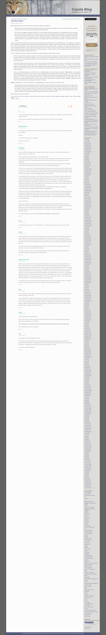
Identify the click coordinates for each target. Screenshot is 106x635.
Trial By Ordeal (17, 21)
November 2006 (88, 447)
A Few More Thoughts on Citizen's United (71, 19)
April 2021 (87, 181)
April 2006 (87, 458)
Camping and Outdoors (89, 507)
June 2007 (87, 436)
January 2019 (87, 218)
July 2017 (87, 247)
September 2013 (88, 318)
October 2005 (87, 467)
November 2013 (88, 315)
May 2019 (87, 212)
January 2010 (87, 387)
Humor (86, 550)
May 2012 (87, 344)
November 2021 (88, 170)
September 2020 (88, 190)
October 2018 (87, 223)
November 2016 (88, 259)
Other (86, 575)
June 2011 (87, 361)
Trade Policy (87, 605)
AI (85, 496)
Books (86, 505)
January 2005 (87, 481)
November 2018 (88, 222)
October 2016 (87, 261)
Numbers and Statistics (90, 572)
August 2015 (87, 283)
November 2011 (88, 353)
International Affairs (89, 556)
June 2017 (87, 248)
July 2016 (87, 265)
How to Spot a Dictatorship (90, 111)
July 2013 (87, 322)
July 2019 (87, 209)
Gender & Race (88, 538)
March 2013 (87, 328)
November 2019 (88, 203)
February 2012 (88, 348)
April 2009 (87, 401)
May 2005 (87, 475)
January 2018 (87, 237)
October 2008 (87, 411)
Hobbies (86, 547)
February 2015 (88, 292)
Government (87, 542)
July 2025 (87, 154)
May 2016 (87, 268)
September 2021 (88, 173)
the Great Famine (39, 82)
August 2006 (87, 451)
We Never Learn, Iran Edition (91, 61)
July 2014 (87, 303)
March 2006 (87, 459)
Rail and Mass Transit (89, 589)
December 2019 (88, 201)
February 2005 (88, 480)
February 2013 (88, 329)
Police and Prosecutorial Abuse (91, 578)
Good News (87, 541)
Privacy (86, 581)
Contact (51, 15)
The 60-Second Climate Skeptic (91, 126)
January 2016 (87, 275)
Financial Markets (88, 531)
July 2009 (87, 397)
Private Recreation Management (91, 583)
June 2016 (87, 267)
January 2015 (87, 294)
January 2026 (87, 145)
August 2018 (87, 226)
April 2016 (87, 270)
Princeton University (50, 96)
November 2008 (88, 409)
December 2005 (88, 464)
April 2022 (87, 167)
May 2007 (87, 437)
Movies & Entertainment (90, 569)
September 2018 (88, 225)
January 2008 (87, 425)
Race (86, 588)
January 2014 (87, 312)
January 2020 (87, 200)
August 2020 (87, 192)
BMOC (25, 15)
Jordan (31, 96)
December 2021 (88, 168)
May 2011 (87, 362)
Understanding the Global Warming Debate (90, 80)
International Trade (89, 558)
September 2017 (88, 243)
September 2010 (88, 375)
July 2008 (87, 415)
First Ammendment (89, 533)
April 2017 (87, 251)
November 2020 (88, 187)
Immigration (87, 552)
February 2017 (88, 254)
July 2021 (87, 176)
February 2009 (88, 405)
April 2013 (87, 326)
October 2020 (87, 189)
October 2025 (87, 150)
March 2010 (87, 384)
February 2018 (88, 236)
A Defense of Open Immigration (91, 91)
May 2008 (87, 419)
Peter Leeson (14, 25)
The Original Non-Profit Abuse (91, 63)
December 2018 (88, 220)
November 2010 (88, 372)
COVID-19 (87, 513)
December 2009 (88, 389)
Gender (86, 536)
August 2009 (87, 395)
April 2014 (87, 308)
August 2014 (87, 301)
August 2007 (87, 433)
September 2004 (88, 487)
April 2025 (87, 159)
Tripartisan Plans (88, 613)
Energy (86, 524)
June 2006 (87, 455)
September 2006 (88, 450)
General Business (88, 539)
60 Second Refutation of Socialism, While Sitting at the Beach (91, 89)
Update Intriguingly (60, 96)
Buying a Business (89, 95)
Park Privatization (32, 15)
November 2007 (88, 428)
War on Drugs (87, 616)
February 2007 (88, 442)
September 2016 (88, 262)
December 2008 (88, 408)
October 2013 (87, 317)
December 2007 (88, 426)
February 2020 (88, 198)
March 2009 (87, 403)
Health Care (87, 544)
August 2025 (87, 153)
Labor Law (87, 561)
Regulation (87, 591)
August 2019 (87, 207)
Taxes (86, 600)
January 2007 (87, 444)
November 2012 (88, 334)
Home (12, 15)
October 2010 (87, 373)
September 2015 (88, 281)
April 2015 (87, 289)
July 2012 (87, 340)
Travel (86, 608)
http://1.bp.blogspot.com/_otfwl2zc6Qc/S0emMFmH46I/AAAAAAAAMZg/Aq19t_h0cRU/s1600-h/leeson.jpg (44, 324)
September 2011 (88, 356)
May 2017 (87, 250)
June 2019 (87, 211)
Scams (86, 592)
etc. (85, 528)
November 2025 (88, 148)
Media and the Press (89, 564)
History (17, 98)
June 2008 (87, 417)
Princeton (42, 96)
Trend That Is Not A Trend (90, 610)
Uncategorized (88, 614)
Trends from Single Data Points (91, 611)
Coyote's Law (87, 514)
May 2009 (87, 400)
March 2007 (87, 440)
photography (87, 577)
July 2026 (87, 139)
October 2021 (87, 171)
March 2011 (87, 365)
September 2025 (88, 151)
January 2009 (87, 406)
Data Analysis (87, 517)
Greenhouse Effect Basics (90, 73)
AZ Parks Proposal (43, 15)
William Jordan (68, 72)
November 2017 (88, 240)
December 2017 (88, 239)
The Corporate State (89, 603)
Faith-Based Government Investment (19, 19)
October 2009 (87, 392)
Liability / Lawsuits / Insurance (91, 563)
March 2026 (87, 142)
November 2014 (88, 297)
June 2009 (87, 398)
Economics (87, 520)
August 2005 (87, 470)
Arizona (86, 498)
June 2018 (87, 229)
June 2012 (87, 342)
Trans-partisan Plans (89, 606)
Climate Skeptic (18, 15)
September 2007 (88, 431)
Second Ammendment (89, 595)
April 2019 (87, 214)
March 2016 (87, 272)
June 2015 (87, 286)
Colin (20, 220)
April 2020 (87, 195)
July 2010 (87, 378)
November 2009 (88, 390)
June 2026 (87, 140)
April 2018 (87, 232)
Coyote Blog (82, 9)
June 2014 (87, 304)
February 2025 (88, 162)
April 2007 (87, 439)
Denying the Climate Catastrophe (89, 71)
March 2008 (87, 422)
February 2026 (88, 143)
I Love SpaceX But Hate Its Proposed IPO (90, 65)
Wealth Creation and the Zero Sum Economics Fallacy (91, 132)
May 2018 (87, 231)
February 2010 (88, 386)
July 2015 (87, 284)
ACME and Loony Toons (90, 495)
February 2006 (88, 461)
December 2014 (88, 295)
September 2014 (88, 300)
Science (86, 594)
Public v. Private (88, 586)
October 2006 (87, 448)
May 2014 (87, 306)
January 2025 (87, 164)
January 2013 (87, 331)
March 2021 (87, 182)
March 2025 (87, 161)
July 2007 (87, 434)
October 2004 (87, 486)
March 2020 (87, 197)
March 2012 (87, 347)
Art (85, 500)
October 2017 (87, 242)
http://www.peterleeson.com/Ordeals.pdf (50, 213)
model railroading (88, 567)
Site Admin (87, 628)
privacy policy (89, 50)
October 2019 (87, 204)
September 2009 (88, 394)
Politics (86, 580)
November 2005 (88, 465)
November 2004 (88, 484)
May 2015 (87, 287)
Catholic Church (17, 96)
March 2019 (87, 215)
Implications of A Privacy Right (91, 113)
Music (86, 570)
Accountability (88, 493)
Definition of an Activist (89, 104)
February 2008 (88, 423)
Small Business (88, 597)
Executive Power (88, 530)
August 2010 (87, 376)
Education (87, 522)
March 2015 (87, 290)
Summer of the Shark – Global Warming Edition (91, 78)
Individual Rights (88, 555)
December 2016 (88, 258)
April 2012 (87, 345)
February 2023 (88, 165)
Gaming (86, 535)
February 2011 (88, 367)
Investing (87, 560)
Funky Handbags (88, 108)
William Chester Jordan (70, 96)
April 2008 (87, 420)
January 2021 (87, 186)
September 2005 (88, 469)
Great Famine (25, 96)
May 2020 (87, 193)
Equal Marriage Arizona (89, 527)
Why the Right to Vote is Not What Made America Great (91, 134)
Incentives (87, 553)
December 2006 (88, 445)
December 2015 (88, 276)
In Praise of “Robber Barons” (91, 114)
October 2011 (87, 354)
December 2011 (88, 351)
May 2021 (87, 179)
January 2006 (87, 462)
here (44, 79)
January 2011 (87, 369)
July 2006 (87, 453)
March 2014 (87, 309)
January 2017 (87, 256)
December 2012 (88, 333)
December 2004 (88, 483)
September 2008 (88, 412)
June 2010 (87, 379)
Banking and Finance (89, 501)
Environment (87, 525)
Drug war (86, 519)
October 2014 (87, 298)
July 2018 (87, 228)
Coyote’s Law (87, 102)
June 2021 (87, 178)
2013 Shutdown (88, 492)
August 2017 (87, 245)
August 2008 (87, 414)
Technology (87, 602)
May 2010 (87, 381)
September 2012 (88, 337)
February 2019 (88, 217)
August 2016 (87, 264)
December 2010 (88, 370)
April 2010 (87, 383)
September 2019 (88, 206)
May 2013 (87, 325)
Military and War (88, 566)
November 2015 (88, 278)
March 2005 (87, 478)
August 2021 (87, 175)
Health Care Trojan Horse (90, 110)
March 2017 (87, 253)
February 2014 (88, 311)
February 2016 (88, 273)
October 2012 (87, 336)
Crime (86, 516)
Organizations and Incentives (91, 574)
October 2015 (87, 279)
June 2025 (87, 156)
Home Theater (88, 549)
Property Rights (88, 585)
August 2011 (87, 358)
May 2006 (87, 456)
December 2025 (88, 147)
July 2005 (87, 472)
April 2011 (87, 364)
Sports (86, 599)
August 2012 (87, 339)
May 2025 (87, 157)
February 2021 (88, 184)
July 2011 (87, 359)
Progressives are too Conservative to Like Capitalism (91, 119)
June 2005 (87, 473)
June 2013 (87, 323)
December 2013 (88, 314)
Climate (86, 511)
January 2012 (87, 350)
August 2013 (87, 320)
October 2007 (87, 430)
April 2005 (87, 476)
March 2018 (87, 234)
